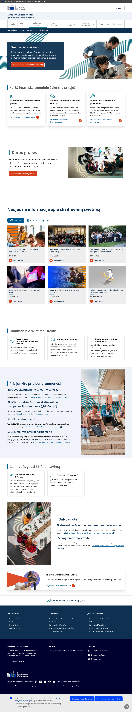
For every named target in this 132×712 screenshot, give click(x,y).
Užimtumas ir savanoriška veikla (61, 574)
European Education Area (17, 647)
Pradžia (12, 24)
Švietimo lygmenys (15, 628)
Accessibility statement (16, 661)
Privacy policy (68, 686)
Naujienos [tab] (17, 220)
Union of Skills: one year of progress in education (64, 291)
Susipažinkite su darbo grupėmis (23, 173)
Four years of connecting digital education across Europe (66, 250)
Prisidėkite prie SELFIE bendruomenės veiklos (43, 427)
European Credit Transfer (57, 625)
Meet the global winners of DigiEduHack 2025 (24, 291)
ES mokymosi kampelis (67, 339)
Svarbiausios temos (15, 622)
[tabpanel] (66, 265)
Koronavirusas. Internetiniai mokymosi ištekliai (27, 341)
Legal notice (80, 686)
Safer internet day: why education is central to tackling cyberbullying (107, 291)
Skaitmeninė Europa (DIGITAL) (24, 476)
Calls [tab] (47, 220)
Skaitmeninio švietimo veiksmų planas (25, 102)
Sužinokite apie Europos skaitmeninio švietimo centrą (49, 397)
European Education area (17, 619)
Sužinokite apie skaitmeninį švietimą (28, 64)
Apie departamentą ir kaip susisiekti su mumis (65, 651)
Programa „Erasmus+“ (67, 475)
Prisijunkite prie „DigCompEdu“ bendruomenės (50, 442)
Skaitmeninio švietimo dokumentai (106, 340)
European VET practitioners (98, 625)
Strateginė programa (56, 631)
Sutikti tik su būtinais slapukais (108, 699)
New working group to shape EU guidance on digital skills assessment (106, 250)
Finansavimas (104, 24)
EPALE (91, 622)
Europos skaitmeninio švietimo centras (65, 102)
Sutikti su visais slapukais (82, 699)
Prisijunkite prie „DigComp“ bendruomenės (32, 414)
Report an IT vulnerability (16, 686)
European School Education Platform (101, 619)
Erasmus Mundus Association (99, 628)
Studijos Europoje (55, 622)
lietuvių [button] (120, 8)
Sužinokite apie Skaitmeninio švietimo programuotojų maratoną (89, 533)
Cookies (56, 686)
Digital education (42, 30)
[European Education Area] (18, 7)
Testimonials (117, 24)
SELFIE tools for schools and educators (62, 619)
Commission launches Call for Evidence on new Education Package (25, 250)
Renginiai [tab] (33, 220)
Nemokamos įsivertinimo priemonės (102, 102)
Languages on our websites (40, 686)
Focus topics (30, 30)
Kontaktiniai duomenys (71, 682)
